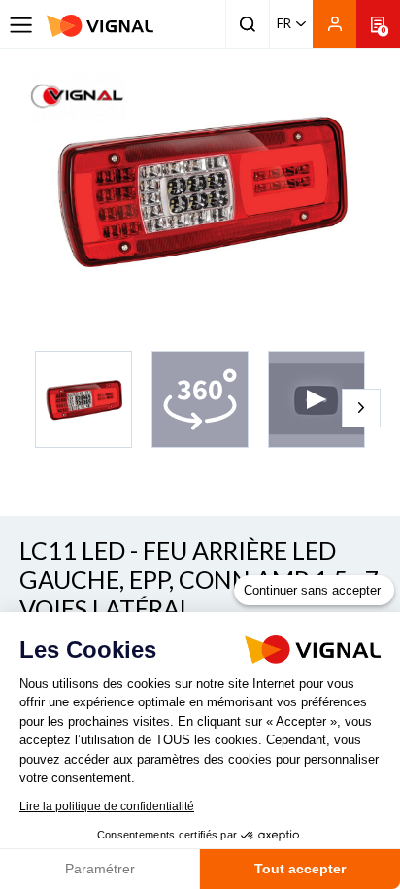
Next (361, 408)
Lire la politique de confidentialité (106, 806)
